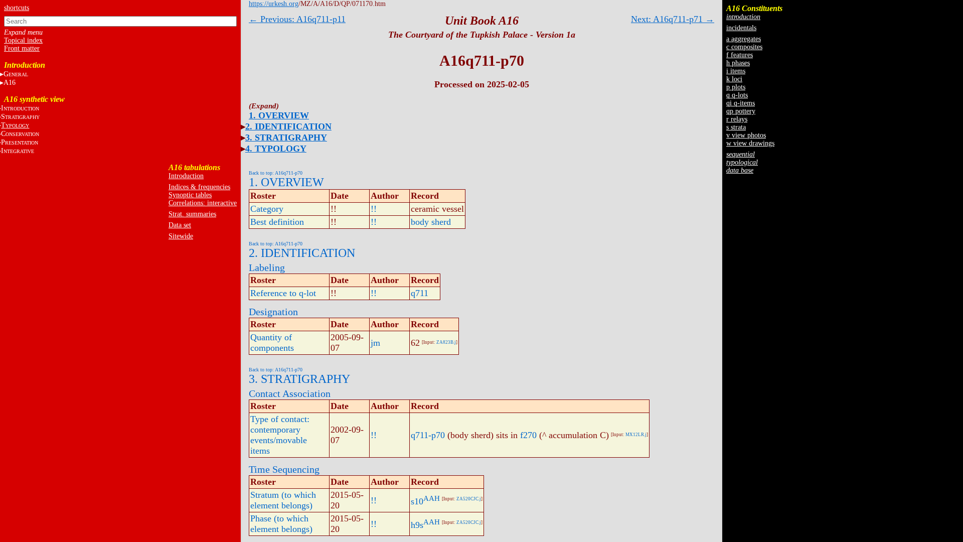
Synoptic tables (190, 195)
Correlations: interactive (203, 203)
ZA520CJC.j (468, 498)
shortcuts (16, 8)
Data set (180, 225)
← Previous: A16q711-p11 (297, 19)
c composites (744, 47)
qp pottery (740, 111)
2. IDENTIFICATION (288, 126)
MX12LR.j (636, 434)
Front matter (22, 48)
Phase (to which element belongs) (281, 523)
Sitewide (181, 236)
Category (266, 209)
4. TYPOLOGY (275, 149)
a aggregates (743, 39)
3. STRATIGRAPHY (286, 137)
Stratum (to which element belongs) (283, 500)
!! (374, 209)
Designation (273, 311)
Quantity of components (272, 342)
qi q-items (740, 103)
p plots (735, 87)
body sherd (431, 222)
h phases (738, 63)
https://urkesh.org (273, 4)
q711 (419, 293)
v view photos (746, 135)
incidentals (741, 28)
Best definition (277, 222)
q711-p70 (428, 435)
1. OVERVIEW (279, 115)
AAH (431, 498)
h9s (417, 525)
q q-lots (737, 95)
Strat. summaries (192, 214)
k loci (734, 79)
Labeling (267, 267)
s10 (417, 501)
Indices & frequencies (199, 187)
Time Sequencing (284, 469)
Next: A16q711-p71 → (672, 19)
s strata (736, 127)
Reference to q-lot (283, 293)
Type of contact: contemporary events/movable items (279, 435)
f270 (528, 435)
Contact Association (290, 393)
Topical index (23, 40)
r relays (736, 119)
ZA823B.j (446, 342)
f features (739, 55)
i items (735, 71)
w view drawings (750, 143)
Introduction (186, 176)
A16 (10, 82)
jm (375, 343)
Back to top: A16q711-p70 (275, 173)
